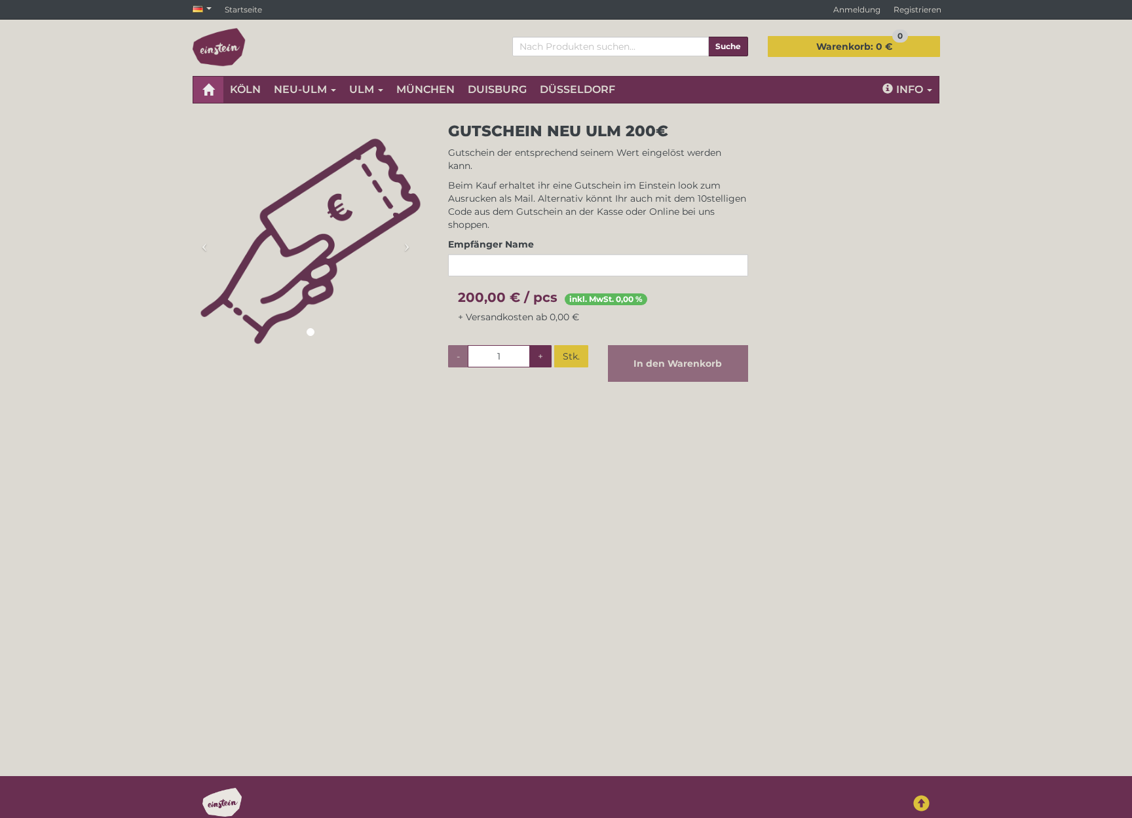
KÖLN (245, 89)
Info (911, 89)
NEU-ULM (302, 89)
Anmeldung (856, 9)
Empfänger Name (491, 244)
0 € (859, 44)
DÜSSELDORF (577, 89)
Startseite (243, 9)
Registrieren (917, 9)
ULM (363, 89)
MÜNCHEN (425, 89)
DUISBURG (497, 89)
